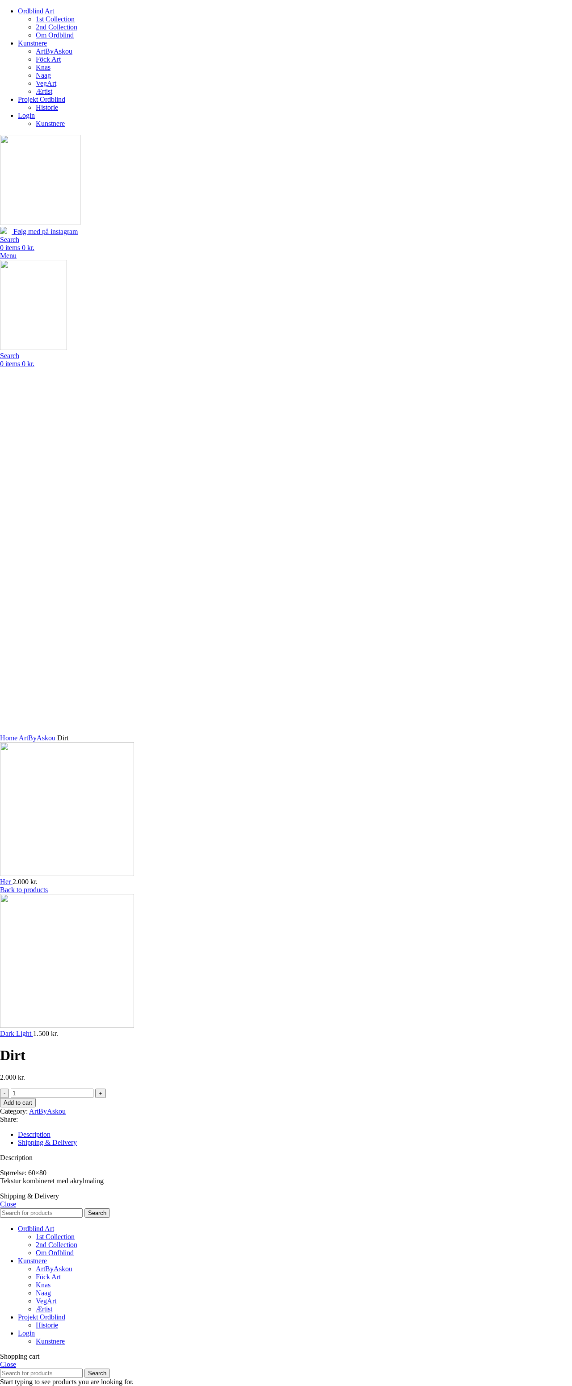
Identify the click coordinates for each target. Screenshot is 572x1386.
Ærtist (44, 91)
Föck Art (48, 59)
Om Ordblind (55, 35)
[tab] (295, 1135)
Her (6, 881)
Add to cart (18, 1102)
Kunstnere (50, 123)
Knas (43, 67)
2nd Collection (56, 27)
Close (8, 1204)
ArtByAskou (54, 51)
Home (9, 738)
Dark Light (16, 1033)
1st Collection (55, 19)
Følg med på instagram (45, 231)
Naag (43, 75)
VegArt (46, 83)
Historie (47, 107)
